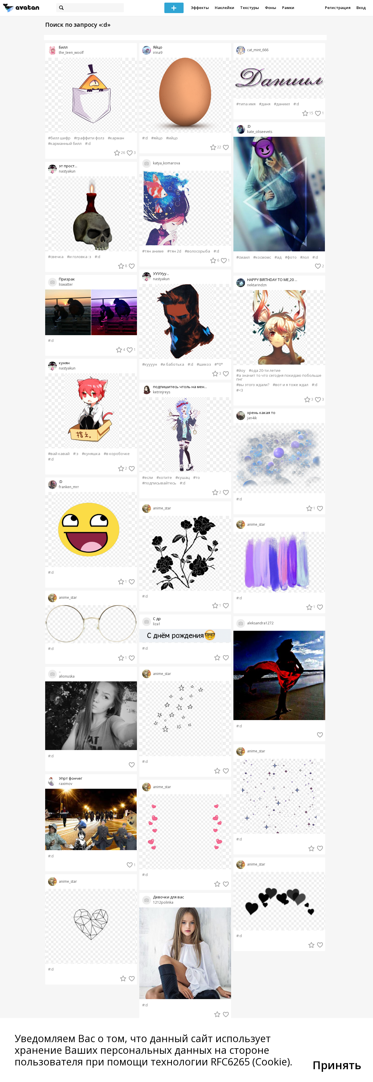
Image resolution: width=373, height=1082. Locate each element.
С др (157, 619)
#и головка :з (79, 257)
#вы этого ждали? (252, 385)
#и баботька (172, 364)
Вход (361, 7)
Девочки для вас (168, 897)
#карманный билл (65, 143)
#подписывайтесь (159, 483)
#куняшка (91, 454)
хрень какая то (261, 413)
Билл (63, 47)
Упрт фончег (70, 778)
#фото (291, 257)
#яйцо (157, 138)
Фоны (270, 7)
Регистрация (338, 7)
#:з (75, 454)
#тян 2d (174, 251)
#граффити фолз (89, 138)
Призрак (67, 279)
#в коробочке (117, 454)
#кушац (182, 477)
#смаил (243, 257)
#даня (264, 104)
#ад (278, 257)
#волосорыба (197, 251)
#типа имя (246, 104)
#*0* (218, 364)
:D (60, 482)
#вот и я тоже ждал (290, 385)
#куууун (149, 364)
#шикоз (204, 364)
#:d (88, 143)
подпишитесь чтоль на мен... (180, 387)
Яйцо (157, 47)
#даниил (282, 104)
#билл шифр (59, 138)
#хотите (164, 477)
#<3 (239, 390)
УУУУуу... (161, 274)
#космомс (262, 257)
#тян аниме (153, 251)
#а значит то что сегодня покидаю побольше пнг (278, 377)
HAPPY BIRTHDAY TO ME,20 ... (272, 280)
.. (60, 671)
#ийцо (172, 138)
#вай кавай (59, 454)
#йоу (240, 370)
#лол (304, 257)
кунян (64, 363)
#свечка (56, 257)
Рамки (288, 7)
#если (147, 477)
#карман (116, 138)
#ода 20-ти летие (265, 370)
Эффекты (200, 7)
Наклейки (224, 7)
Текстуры (249, 7)
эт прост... (68, 166)
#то (196, 477)
